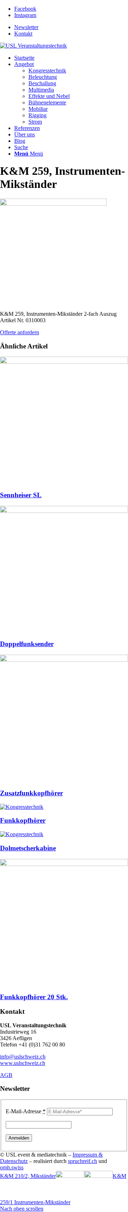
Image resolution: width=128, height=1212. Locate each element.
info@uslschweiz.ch (23, 1057)
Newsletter (26, 27)
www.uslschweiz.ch (22, 1063)
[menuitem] (71, 27)
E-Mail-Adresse (26, 1111)
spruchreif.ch (82, 1161)
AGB (6, 1075)
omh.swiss (11, 1167)
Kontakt (23, 34)
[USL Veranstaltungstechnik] (33, 46)
